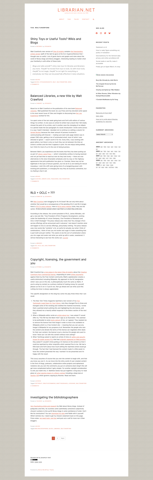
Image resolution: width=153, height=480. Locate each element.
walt (54, 82)
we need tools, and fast (48, 418)
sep (103, 153)
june (111, 165)
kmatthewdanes (62, 383)
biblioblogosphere (41, 428)
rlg (43, 245)
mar (108, 147)
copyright (38, 383)
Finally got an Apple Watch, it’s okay (108, 67)
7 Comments (34, 181)
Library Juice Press (44, 154)
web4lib (65, 238)
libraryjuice (45, 179)
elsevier (38, 179)
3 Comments (34, 385)
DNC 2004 (99, 116)
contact (85, 19)
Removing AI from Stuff (104, 113)
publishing (55, 179)
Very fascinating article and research (43, 406)
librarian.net (76, 10)
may (115, 147)
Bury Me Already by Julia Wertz (107, 80)
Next (62, 438)
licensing (72, 383)
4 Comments (34, 84)
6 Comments (34, 248)
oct (107, 153)
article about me (63, 315)
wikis (69, 82)
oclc (39, 245)
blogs (37, 82)
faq (69, 19)
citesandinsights (46, 82)
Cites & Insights (58, 51)
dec (114, 153)
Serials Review (35, 132)
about (61, 19)
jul (96, 149)
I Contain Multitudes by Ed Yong (107, 99)
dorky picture (55, 320)
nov (111, 153)
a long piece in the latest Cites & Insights (58, 272)
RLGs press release (64, 206)
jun (120, 147)
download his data (58, 413)
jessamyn (47, 46)
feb (105, 147)
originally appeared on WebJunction (72, 339)
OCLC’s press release (43, 206)
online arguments (77, 274)
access (38, 381)
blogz (38, 79)
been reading (107, 75)
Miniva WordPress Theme (46, 469)
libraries (39, 243)
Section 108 (34, 375)
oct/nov (111, 167)
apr (112, 147)
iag (36, 245)
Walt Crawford (38, 202)
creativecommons (49, 383)
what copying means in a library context (51, 373)
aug (100, 153)
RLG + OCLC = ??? (42, 192)
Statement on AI (101, 47)
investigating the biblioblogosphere (54, 397)
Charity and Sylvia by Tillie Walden (108, 90)
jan (102, 147)
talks (76, 19)
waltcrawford (62, 82)
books (38, 176)
